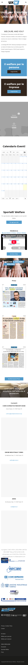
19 (11, 177)
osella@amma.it (14, 506)
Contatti (3, 628)
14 (18, 170)
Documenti (3, 647)
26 (11, 183)
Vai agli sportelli (14, 222)
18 (7, 177)
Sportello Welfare (5, 649)
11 (7, 170)
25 (7, 183)
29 (22, 183)
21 (18, 177)
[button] (25, 199)
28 (18, 183)
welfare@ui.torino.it (14, 460)
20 (15, 177)
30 (26, 183)
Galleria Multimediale (5, 644)
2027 (17, 152)
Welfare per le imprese (6, 639)
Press (2, 652)
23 (26, 177)
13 (15, 170)
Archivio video (14, 254)
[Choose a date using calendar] (10, 152)
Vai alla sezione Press (14, 379)
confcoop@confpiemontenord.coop (14, 413)
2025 (4, 152)
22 (22, 177)
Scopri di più (14, 71)
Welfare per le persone (6, 636)
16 (26, 170)
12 (11, 170)
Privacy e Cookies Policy (6, 626)
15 (22, 170)
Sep (14, 152)
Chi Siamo (3, 633)
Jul (8, 152)
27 (15, 183)
